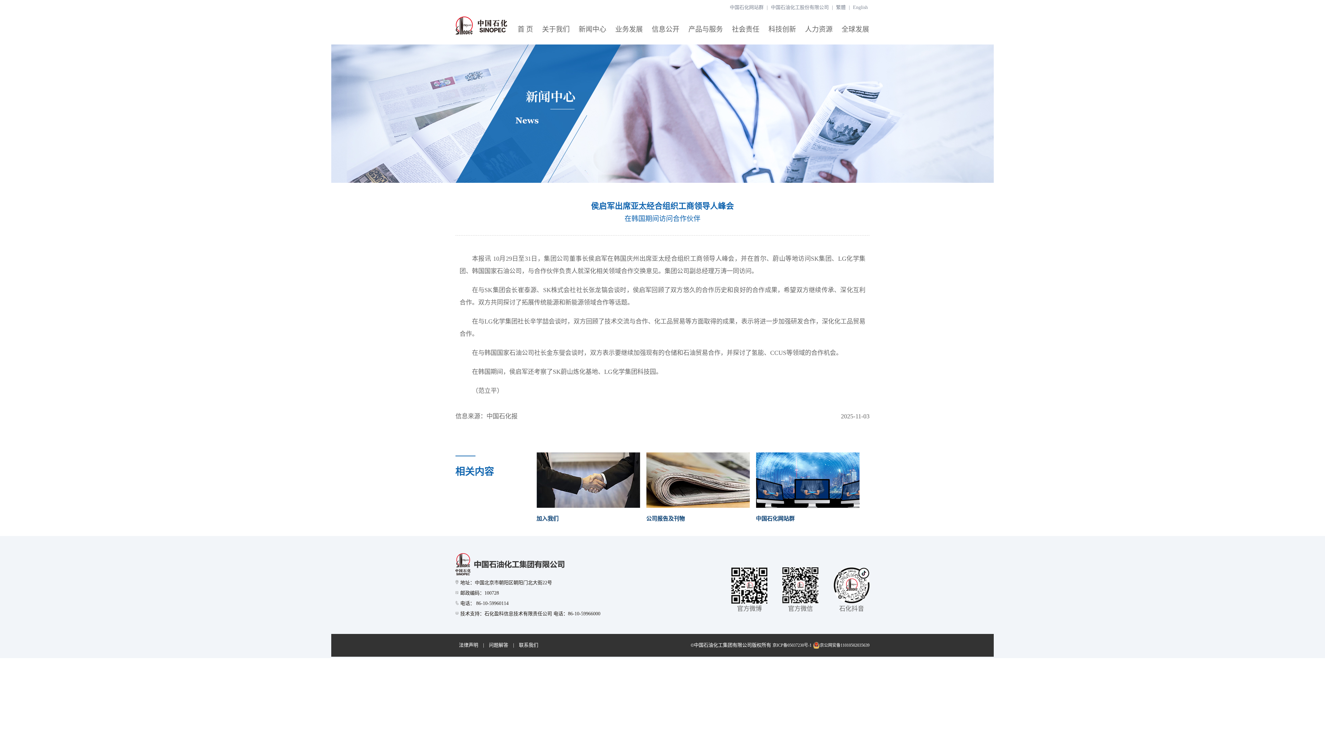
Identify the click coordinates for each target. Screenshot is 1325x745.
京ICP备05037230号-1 (792, 645)
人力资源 (819, 29)
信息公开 (665, 29)
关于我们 (556, 29)
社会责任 (745, 29)
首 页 (525, 29)
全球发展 (855, 29)
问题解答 (498, 645)
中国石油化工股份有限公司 (800, 7)
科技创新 (782, 29)
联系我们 (528, 645)
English (860, 7)
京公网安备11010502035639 (845, 645)
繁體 (841, 7)
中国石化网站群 (747, 7)
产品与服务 (705, 29)
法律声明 (468, 645)
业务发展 (629, 29)
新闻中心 (592, 29)
